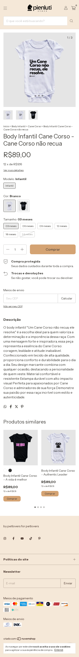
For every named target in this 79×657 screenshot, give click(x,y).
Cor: (12, 196)
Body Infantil (18, 126)
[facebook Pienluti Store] (13, 538)
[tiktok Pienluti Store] (30, 538)
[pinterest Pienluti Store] (39, 538)
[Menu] (5, 8)
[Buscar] (71, 21)
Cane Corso (34, 126)
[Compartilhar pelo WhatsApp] (5, 406)
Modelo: (14, 179)
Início (6, 126)
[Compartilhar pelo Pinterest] (22, 406)
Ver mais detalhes (13, 170)
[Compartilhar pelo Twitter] (17, 406)
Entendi (58, 650)
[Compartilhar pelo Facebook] (11, 406)
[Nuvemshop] (19, 639)
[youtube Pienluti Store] (22, 538)
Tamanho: (17, 219)
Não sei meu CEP (13, 306)
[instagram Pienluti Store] (4, 538)
